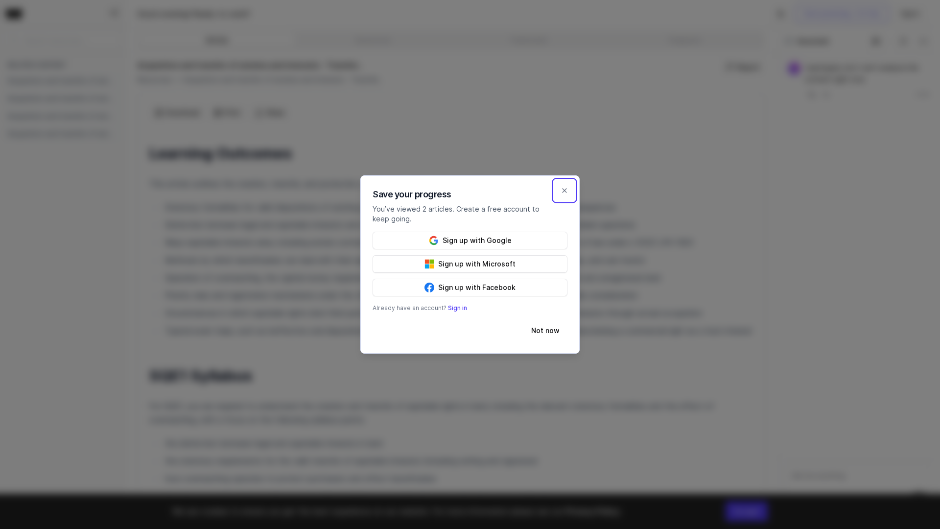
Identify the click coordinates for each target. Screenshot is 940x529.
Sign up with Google (477, 240)
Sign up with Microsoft (477, 264)
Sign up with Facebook (477, 287)
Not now (545, 330)
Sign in (457, 308)
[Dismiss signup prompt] (564, 190)
